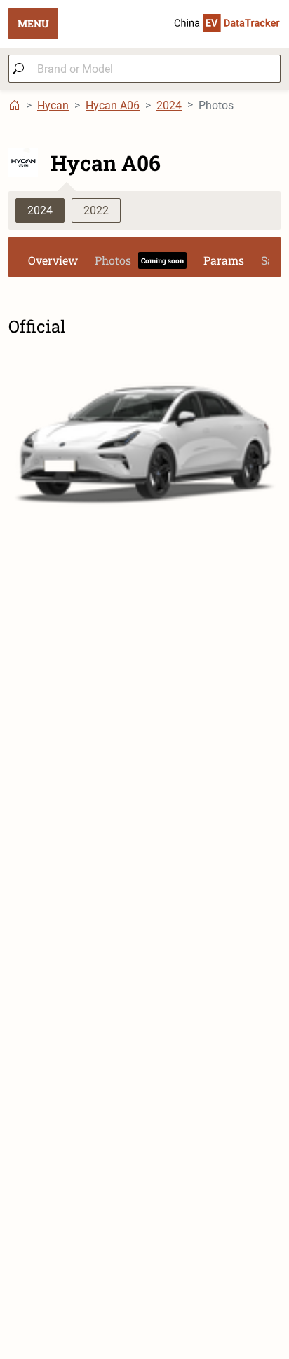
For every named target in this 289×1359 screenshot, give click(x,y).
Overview (53, 260)
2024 (169, 105)
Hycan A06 (113, 105)
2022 (96, 210)
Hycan (53, 105)
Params (223, 260)
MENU (33, 23)
